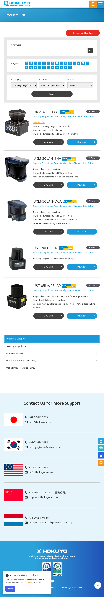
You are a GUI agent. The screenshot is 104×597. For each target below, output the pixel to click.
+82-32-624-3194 (38, 442)
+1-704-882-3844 (38, 467)
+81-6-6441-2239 (38, 417)
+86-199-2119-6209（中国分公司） (48, 492)
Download (81, 142)
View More (48, 142)
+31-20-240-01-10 (38, 518)
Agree (10, 589)
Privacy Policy (26, 582)
